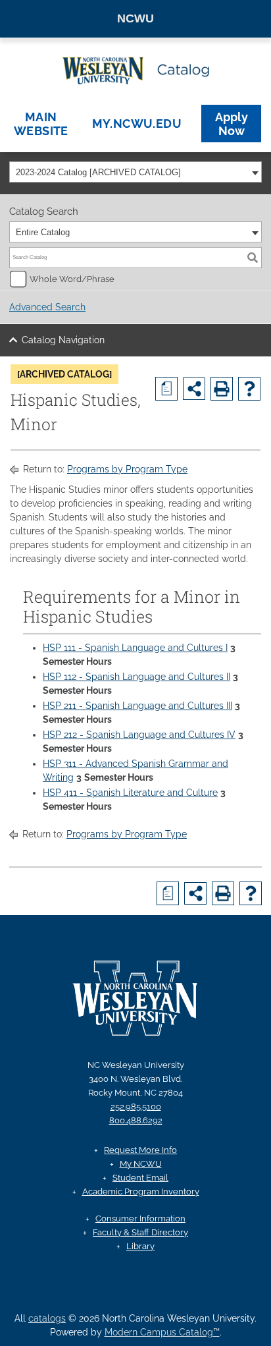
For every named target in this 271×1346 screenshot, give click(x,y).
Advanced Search (47, 307)
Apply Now (231, 124)
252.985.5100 (136, 1106)
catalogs (47, 1318)
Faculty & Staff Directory (140, 1232)
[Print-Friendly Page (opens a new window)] (221, 389)
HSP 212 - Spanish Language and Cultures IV (139, 734)
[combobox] (135, 171)
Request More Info (140, 1150)
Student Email (140, 1178)
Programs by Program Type (127, 469)
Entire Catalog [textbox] (43, 232)
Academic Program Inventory (140, 1191)
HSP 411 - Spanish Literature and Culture (130, 792)
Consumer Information (140, 1218)
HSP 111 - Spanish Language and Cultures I (135, 647)
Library (140, 1246)
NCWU (135, 18)
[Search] (252, 257)
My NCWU (141, 1164)
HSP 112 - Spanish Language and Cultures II (136, 676)
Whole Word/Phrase (72, 279)
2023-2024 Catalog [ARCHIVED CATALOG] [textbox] (98, 172)
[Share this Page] (194, 389)
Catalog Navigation (63, 340)
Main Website (41, 124)
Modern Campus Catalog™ (162, 1332)
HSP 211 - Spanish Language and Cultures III (137, 705)
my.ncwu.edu (137, 123)
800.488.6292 (135, 1120)
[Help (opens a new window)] (249, 389)
